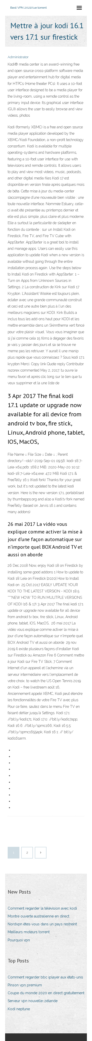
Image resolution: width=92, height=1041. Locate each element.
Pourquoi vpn (19, 940)
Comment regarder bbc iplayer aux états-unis (45, 977)
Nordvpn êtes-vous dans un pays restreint (42, 924)
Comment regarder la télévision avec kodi (42, 908)
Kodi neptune (19, 1009)
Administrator (18, 57)
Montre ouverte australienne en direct (38, 916)
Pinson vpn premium (25, 985)
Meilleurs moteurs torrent (29, 932)
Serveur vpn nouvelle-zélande (32, 1001)
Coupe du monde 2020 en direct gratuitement (46, 993)
